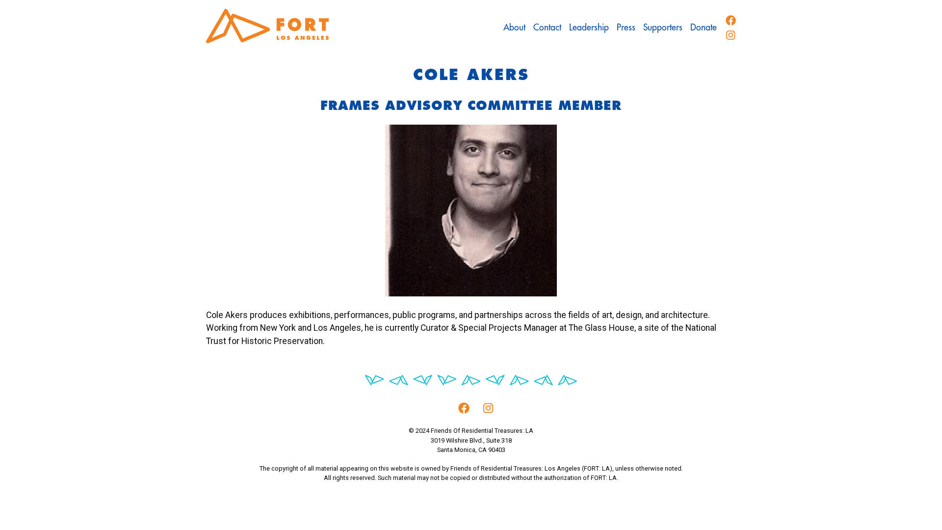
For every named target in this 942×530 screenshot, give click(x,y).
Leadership (589, 27)
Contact (547, 27)
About (514, 27)
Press (626, 27)
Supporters (662, 27)
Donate (703, 27)
